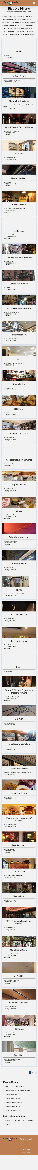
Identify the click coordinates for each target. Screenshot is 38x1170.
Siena (6, 1124)
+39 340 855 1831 (10, 1061)
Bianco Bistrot (19, 384)
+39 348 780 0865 (10, 236)
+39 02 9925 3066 (10, 982)
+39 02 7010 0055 (10, 955)
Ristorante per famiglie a (13, 1102)
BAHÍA (19, 51)
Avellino (7, 1120)
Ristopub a (19, 1086)
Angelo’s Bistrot (19, 484)
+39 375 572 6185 (9, 725)
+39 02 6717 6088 (10, 569)
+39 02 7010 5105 (10, 595)
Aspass (19, 667)
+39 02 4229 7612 (10, 543)
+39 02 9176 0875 (10, 1008)
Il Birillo (19, 590)
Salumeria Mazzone (19, 433)
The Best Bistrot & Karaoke (19, 257)
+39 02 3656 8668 (10, 210)
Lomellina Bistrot (19, 793)
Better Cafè (19, 408)
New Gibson (19, 896)
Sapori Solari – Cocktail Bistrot (19, 127)
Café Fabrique (19, 204)
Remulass (19, 1029)
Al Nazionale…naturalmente (19, 459)
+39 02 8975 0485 (10, 82)
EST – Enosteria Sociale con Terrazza (19, 922)
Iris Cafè (19, 153)
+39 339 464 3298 (10, 57)
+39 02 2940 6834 (10, 159)
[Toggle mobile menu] (34, 3)
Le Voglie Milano (19, 641)
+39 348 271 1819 (9, 365)
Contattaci (27, 1139)
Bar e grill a (8, 1086)
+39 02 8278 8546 (10, 516)
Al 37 (19, 359)
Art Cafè (19, 719)
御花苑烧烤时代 (19, 334)
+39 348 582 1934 (10, 826)
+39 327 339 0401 (10, 698)
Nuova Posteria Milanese (19, 308)
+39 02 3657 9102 (10, 877)
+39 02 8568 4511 (10, 799)
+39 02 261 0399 (9, 851)
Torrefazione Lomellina (19, 744)
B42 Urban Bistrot (19, 614)
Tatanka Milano (19, 845)
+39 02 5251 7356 (9, 1034)
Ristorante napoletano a (13, 1098)
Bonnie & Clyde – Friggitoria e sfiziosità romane (19, 691)
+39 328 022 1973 (10, 414)
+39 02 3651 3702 (10, 133)
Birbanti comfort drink (19, 537)
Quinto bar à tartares (19, 101)
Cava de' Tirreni (19, 1120)
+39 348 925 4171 (9, 289)
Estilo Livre (19, 231)
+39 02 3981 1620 (9, 646)
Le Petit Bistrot (19, 76)
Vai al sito (7, 135)
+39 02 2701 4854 (10, 439)
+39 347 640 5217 (10, 774)
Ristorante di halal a (11, 1094)
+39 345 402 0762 (10, 314)
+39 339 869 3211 (9, 749)
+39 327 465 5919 (9, 108)
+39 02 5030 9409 (10, 929)
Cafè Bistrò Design (19, 950)
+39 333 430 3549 (10, 184)
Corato (30, 1120)
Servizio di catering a (12, 1111)
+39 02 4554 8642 (10, 490)
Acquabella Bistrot (19, 768)
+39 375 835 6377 (10, 620)
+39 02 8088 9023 (10, 263)
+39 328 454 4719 (10, 902)
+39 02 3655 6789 (10, 390)
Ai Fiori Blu (19, 976)
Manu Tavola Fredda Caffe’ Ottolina (19, 819)
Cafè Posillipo (19, 871)
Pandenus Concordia (19, 1002)
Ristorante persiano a (12, 1106)
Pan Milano (19, 1055)
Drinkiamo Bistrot (19, 563)
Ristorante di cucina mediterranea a (17, 1090)
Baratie (19, 511)
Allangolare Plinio (19, 178)
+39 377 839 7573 (10, 340)
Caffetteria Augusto (19, 283)
